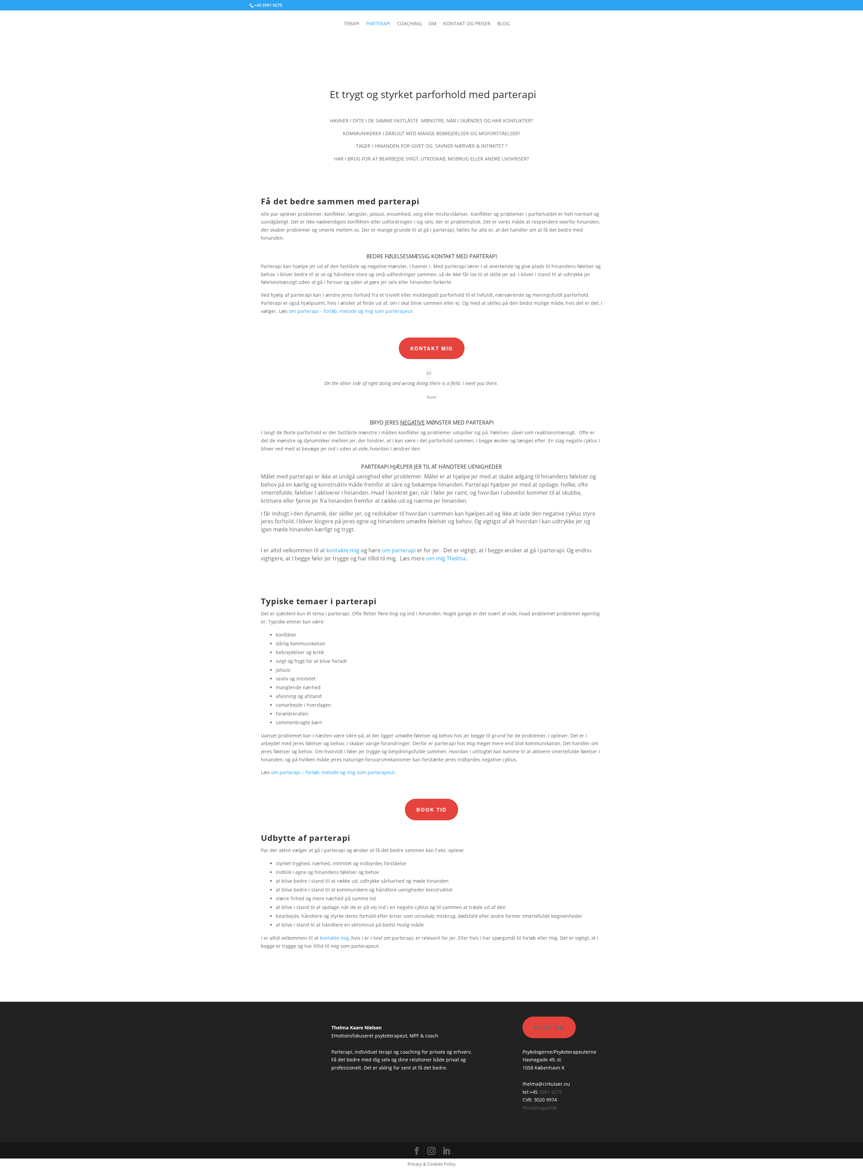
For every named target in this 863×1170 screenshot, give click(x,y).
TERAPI (351, 24)
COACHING (409, 24)
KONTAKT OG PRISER (466, 24)
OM (432, 24)
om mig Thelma (446, 558)
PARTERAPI (378, 24)
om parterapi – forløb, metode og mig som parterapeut (333, 772)
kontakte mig (342, 550)
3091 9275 (550, 1092)
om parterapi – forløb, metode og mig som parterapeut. (352, 311)
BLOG (503, 24)
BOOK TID (431, 809)
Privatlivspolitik (540, 1108)
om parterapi (399, 550)
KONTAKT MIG (431, 348)
